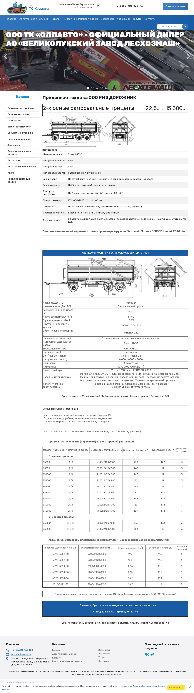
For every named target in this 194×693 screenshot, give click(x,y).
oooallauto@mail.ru (21, 654)
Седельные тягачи (18, 114)
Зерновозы (14, 145)
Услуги (102, 657)
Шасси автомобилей (19, 126)
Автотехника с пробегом (22, 166)
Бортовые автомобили (21, 108)
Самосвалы (14, 120)
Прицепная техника (19, 139)
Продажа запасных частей (19, 180)
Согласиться (176, 688)
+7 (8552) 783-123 (22, 650)
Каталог (56, 658)
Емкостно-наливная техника (19, 153)
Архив (11, 172)
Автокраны (14, 160)
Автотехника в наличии (64, 654)
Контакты (104, 661)
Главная (56, 650)
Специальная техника (20, 132)
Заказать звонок (175, 6)
